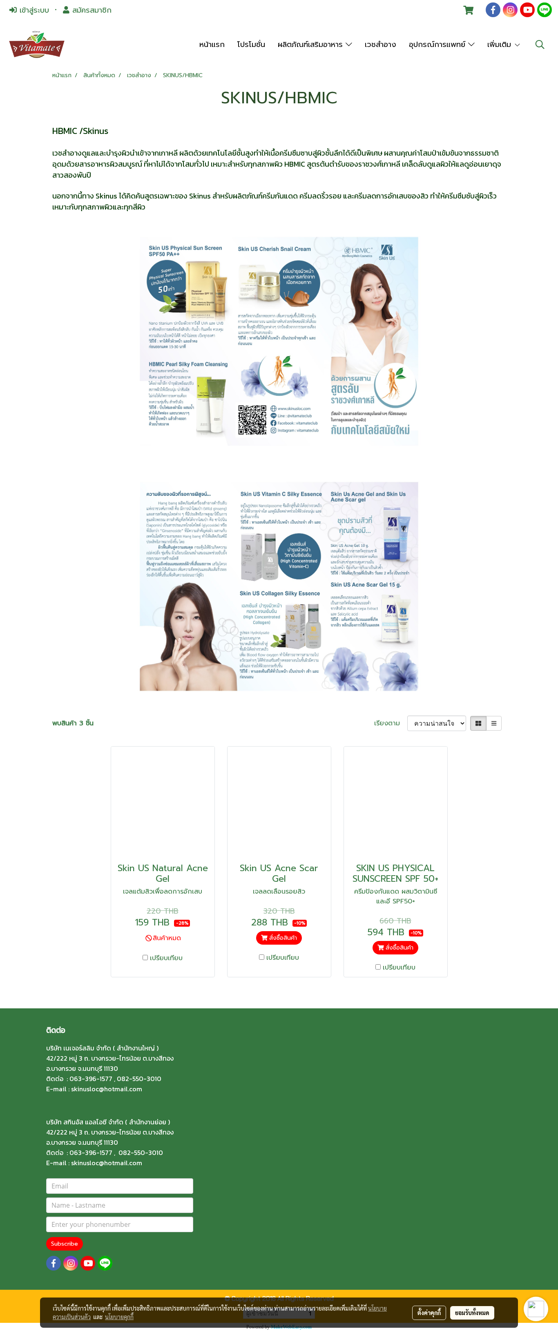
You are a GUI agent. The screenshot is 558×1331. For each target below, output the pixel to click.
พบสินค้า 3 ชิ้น (73, 723)
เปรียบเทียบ (166, 958)
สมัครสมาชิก (90, 10)
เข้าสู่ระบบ (33, 10)
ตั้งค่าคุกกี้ (429, 1312)
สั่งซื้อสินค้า (282, 938)
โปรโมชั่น (251, 44)
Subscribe (64, 1244)
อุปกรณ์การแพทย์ (438, 44)
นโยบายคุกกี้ (119, 1316)
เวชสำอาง (380, 44)
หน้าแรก (212, 44)
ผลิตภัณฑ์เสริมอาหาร (312, 44)
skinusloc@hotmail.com (106, 1089)
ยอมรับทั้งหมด (472, 1312)
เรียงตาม (390, 723)
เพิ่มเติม (500, 44)
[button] (540, 44)
